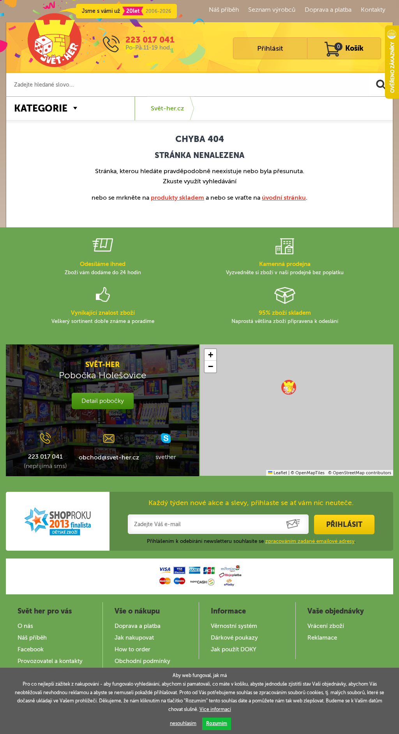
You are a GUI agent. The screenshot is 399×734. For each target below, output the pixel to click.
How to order (132, 649)
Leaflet (279, 472)
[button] (288, 387)
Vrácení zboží (325, 625)
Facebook (31, 649)
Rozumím (216, 723)
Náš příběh (224, 9)
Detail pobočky (102, 400)
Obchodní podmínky (142, 661)
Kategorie (40, 108)
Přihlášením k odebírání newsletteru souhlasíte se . (251, 541)
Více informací (215, 709)
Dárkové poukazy (234, 637)
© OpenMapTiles (308, 472)
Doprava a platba (328, 9)
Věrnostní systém (234, 625)
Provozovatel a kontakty (50, 661)
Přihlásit (270, 48)
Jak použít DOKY (233, 649)
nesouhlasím (183, 723)
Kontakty (373, 9)
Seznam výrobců (271, 9)
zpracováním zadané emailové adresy (310, 541)
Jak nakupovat (134, 637)
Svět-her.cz (167, 108)
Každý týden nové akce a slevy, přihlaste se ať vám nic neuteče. (251, 502)
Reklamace (322, 637)
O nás (25, 625)
